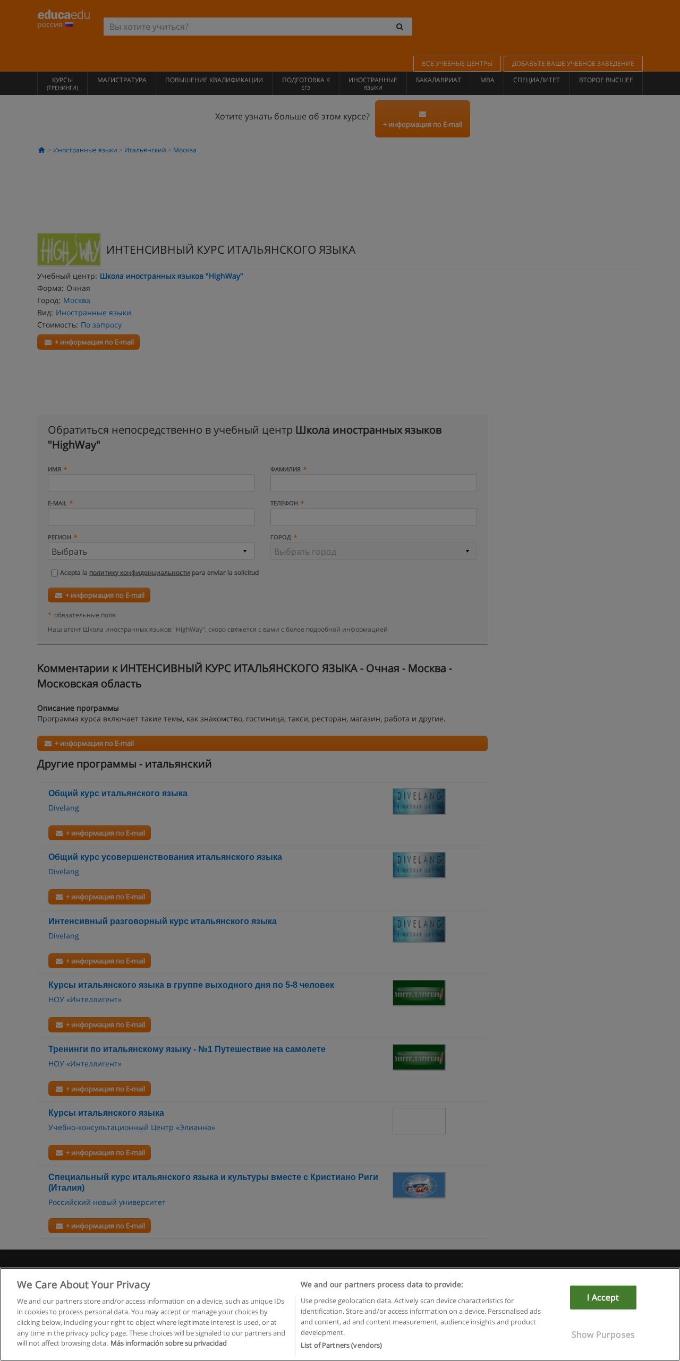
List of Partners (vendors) (341, 1344)
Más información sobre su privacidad (168, 1343)
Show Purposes (603, 1334)
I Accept (603, 1297)
